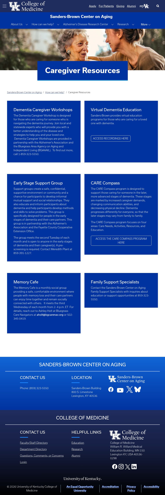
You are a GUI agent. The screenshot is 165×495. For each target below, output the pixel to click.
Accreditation (110, 486)
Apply (92, 6)
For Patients (106, 6)
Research (77, 449)
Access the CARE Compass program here (121, 240)
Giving (120, 6)
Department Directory (33, 449)
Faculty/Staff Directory (34, 442)
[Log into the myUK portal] (144, 5)
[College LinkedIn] (134, 467)
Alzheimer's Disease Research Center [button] (85, 24)
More (144, 24)
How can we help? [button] (43, 24)
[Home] (27, 5)
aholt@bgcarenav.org (50, 314)
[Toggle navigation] (4, 6)
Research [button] (123, 24)
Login (23, 462)
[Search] (158, 6)
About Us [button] (16, 24)
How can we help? (54, 92)
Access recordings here (110, 138)
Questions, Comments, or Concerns (42, 455)
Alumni (131, 6)
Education (78, 442)
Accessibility (151, 486)
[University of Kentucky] (82, 478)
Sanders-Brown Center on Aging (24, 92)
